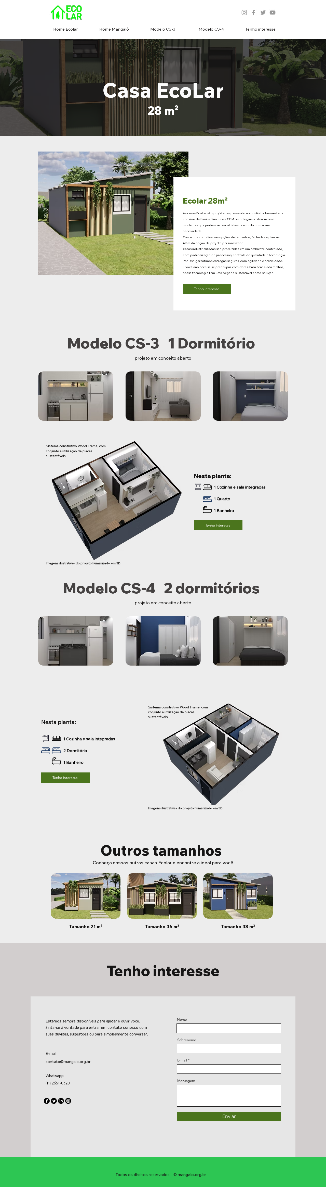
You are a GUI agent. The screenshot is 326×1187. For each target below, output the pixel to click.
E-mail (182, 1060)
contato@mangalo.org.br (68, 1061)
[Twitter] (54, 1101)
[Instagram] (68, 1101)
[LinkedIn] (61, 1101)
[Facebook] (47, 1101)
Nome (182, 1019)
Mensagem (186, 1080)
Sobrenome (186, 1040)
